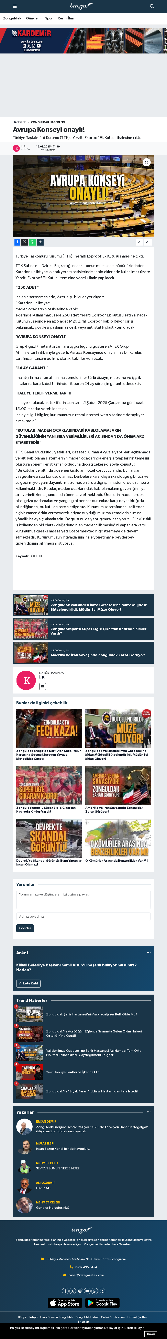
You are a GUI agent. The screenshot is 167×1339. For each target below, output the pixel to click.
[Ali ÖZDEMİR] (24, 1185)
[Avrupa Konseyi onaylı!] (83, 196)
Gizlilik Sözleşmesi (113, 1317)
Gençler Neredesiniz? (53, 1208)
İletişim (33, 1317)
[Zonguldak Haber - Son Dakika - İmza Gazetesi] (83, 7)
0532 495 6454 (86, 1267)
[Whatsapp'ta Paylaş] (32, 242)
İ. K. (42, 677)
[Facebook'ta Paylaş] (17, 242)
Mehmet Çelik (47, 1163)
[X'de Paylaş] (24, 242)
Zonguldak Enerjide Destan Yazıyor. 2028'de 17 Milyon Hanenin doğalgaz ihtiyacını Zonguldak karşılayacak (92, 1129)
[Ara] (152, 6)
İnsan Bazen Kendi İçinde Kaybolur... (63, 1149)
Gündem (33, 18)
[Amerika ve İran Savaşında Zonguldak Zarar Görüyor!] (118, 785)
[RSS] (102, 1291)
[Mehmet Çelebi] (24, 1205)
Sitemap (83, 1321)
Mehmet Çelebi (48, 1202)
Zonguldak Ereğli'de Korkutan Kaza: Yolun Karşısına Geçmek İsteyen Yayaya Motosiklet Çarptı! (48, 754)
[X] (72, 1291)
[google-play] (102, 1303)
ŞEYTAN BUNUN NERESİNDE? (58, 1168)
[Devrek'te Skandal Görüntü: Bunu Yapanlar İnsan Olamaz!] (49, 838)
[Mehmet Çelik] (24, 1166)
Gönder (25, 928)
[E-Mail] (42, 686)
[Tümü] (149, 953)
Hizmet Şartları (137, 1317)
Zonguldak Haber (87, 1317)
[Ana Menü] (15, 6)
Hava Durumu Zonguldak (56, 1317)
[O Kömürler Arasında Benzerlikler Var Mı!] (118, 838)
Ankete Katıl (28, 983)
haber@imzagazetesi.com (86, 1275)
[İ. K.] (26, 680)
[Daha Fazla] (40, 242)
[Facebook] (65, 1291)
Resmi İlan (66, 18)
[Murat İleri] (24, 1146)
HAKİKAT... (44, 1188)
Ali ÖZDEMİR (45, 1182)
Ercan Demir (46, 1121)
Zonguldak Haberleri (48, 122)
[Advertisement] (83, 85)
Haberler (19, 122)
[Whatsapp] (94, 1291)
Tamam (151, 1334)
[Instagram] (80, 1291)
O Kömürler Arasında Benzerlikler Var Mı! (116, 860)
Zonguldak (12, 18)
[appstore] (65, 1303)
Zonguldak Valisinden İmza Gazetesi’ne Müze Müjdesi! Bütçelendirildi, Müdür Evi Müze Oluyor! (116, 754)
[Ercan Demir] (24, 1126)
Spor (49, 18)
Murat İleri (45, 1143)
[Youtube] (87, 1291)
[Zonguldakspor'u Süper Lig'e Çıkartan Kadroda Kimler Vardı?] (49, 785)
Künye (22, 1317)
